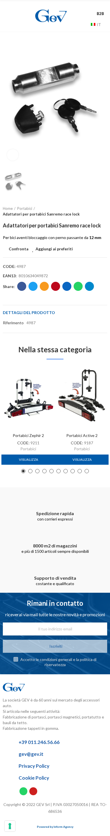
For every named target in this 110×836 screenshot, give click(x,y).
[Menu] (12, 16)
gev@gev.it (31, 754)
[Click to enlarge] (12, 155)
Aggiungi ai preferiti (54, 248)
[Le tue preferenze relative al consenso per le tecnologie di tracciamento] (10, 826)
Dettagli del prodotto (29, 312)
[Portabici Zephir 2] (28, 398)
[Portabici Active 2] (81, 398)
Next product (103, 211)
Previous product (89, 211)
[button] (23, 471)
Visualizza (28, 459)
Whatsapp (78, 286)
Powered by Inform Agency (55, 826)
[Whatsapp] (23, 791)
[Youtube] (33, 791)
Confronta (18, 248)
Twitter (33, 286)
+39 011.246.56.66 (39, 742)
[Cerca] (85, 24)
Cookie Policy (34, 778)
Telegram (89, 286)
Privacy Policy (34, 766)
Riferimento (13, 322)
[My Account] (101, 7)
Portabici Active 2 (82, 435)
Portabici (28, 448)
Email (44, 286)
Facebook (21, 286)
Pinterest (55, 286)
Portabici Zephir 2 (28, 435)
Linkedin (66, 286)
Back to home (96, 211)
